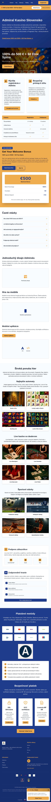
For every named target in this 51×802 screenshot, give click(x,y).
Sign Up (21, 168)
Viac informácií (30, 768)
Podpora (4, 764)
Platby (27, 2)
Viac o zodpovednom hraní (25, 600)
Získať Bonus (8, 66)
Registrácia (43, 2)
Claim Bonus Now (8, 168)
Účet (28, 747)
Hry (16, 2)
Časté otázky (5, 767)
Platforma (4, 760)
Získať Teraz (38, 798)
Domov (11, 2)
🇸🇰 (26, 800)
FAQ (32, 2)
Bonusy (21, 2)
